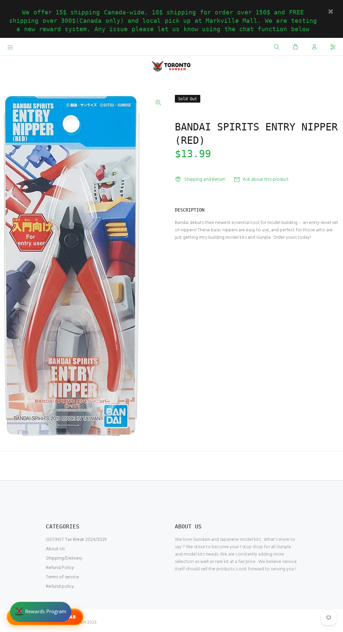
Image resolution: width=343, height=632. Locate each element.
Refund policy (60, 586)
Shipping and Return (204, 179)
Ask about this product (266, 179)
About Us (55, 549)
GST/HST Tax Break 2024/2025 (76, 539)
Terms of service (62, 577)
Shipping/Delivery (64, 558)
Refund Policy (60, 568)
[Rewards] (40, 612)
